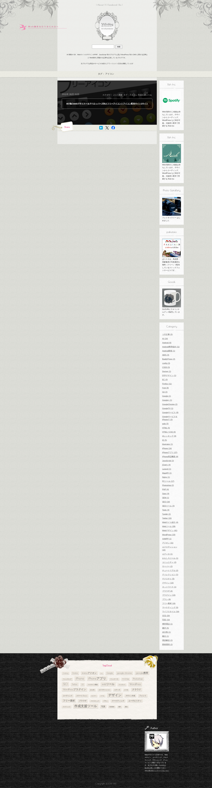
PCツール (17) (168, 481)
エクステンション (104, 690)
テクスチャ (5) (168, 579)
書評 (119, 706)
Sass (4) (165, 494)
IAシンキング (67, 679)
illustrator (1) (167, 444)
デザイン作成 (130, 696)
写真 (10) (166, 620)
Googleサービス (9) (170, 413)
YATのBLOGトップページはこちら (157, 770)
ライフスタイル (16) (170, 612)
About (100, 5)
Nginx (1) (166, 477)
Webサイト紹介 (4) (170, 522)
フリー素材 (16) (168, 603)
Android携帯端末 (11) (171, 347)
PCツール (125, 679)
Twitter (74, 684)
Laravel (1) (166, 469)
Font (101, 673)
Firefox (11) (167, 384)
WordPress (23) (168, 535)
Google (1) (166, 396)
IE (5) (164, 440)
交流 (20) (166, 616)
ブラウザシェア (95, 701)
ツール (102, 695)
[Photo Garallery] (171, 206)
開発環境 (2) (167, 645)
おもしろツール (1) (170, 558)
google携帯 (142, 672)
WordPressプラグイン (74, 689)
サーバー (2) (167, 566)
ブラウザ (82, 701)
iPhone (80, 678)
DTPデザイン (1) (169, 376)
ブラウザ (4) (167, 591)
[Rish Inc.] (171, 100)
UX (83, 684)
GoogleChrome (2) (169, 404)
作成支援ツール (145, 95)
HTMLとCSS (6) (169, 432)
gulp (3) (165, 424)
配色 (126, 706)
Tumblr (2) (166, 514)
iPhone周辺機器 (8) (170, 457)
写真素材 (111, 706)
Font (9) (165, 388)
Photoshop (138, 678)
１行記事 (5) (167, 334)
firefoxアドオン (89, 673)
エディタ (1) (167, 554)
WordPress (135, 684)
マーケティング (118, 701)
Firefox (75, 673)
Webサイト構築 (93, 684)
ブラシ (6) (166, 599)
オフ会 (126, 689)
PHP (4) (165, 489)
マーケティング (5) (170, 607)
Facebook (112, 5)
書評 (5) (165, 628)
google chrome (124, 673)
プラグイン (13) (168, 595)
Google (110, 673)
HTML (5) (166, 428)
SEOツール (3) (168, 506)
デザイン (115, 695)
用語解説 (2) (167, 640)
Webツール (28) (168, 526)
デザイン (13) (168, 583)
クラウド (136, 689)
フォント (142, 696)
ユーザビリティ (135, 701)
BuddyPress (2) (168, 359)
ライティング (66, 706)
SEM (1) (165, 498)
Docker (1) (166, 371)
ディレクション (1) (170, 575)
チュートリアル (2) (170, 570)
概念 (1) (165, 636)
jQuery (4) (166, 465)
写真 (103, 706)
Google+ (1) (167, 400)
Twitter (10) (167, 518)
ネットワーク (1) (169, 587)
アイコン (133, 95)
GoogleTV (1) (167, 408)
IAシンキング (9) (169, 436)
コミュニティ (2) (169, 562)
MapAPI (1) (167, 473)
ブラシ (105, 701)
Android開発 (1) (168, 351)
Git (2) (165, 392)
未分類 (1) (166, 632)
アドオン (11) (167, 543)
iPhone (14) (167, 448)
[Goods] (171, 298)
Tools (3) (165, 510)
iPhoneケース (114, 679)
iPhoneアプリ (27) (169, 453)
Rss (120, 5)
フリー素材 (117, 95)
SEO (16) (166, 502)
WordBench (122, 684)
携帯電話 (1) (167, 624)
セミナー (93, 695)
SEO (65, 684)
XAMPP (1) (166, 539)
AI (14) (165, 339)
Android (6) (166, 343)
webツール (108, 684)
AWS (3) (165, 355)
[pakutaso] (171, 248)
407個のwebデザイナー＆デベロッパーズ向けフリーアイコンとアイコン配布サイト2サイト (107, 104)
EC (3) (165, 380)
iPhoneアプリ (97, 678)
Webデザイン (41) (169, 530)
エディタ (117, 690)
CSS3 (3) (166, 367)
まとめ (92, 690)
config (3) (166, 363)
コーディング (67, 696)
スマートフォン (81, 696)
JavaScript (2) (168, 461)
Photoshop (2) (168, 485)
